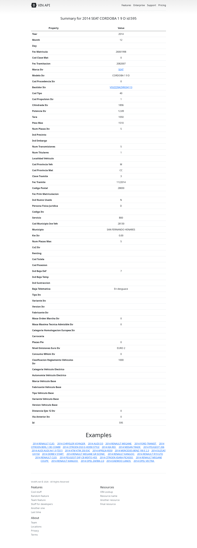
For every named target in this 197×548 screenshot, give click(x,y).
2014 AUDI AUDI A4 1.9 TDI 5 (47, 450)
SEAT (121, 69)
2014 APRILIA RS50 (102, 450)
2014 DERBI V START (53, 454)
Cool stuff (36, 492)
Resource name (108, 496)
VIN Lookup (106, 492)
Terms (34, 534)
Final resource (108, 504)
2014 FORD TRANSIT (145, 443)
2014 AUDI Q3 (95, 443)
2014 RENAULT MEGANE (118, 443)
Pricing (162, 5)
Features (126, 5)
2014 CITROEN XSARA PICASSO (117, 457)
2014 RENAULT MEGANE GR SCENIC (85, 454)
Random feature (40, 496)
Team (34, 522)
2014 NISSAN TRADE (130, 447)
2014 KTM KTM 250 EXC (77, 450)
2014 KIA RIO (109, 447)
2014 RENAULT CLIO (44, 443)
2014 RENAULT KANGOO (121, 454)
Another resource (110, 500)
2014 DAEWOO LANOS (118, 461)
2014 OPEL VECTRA (144, 461)
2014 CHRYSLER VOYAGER (71, 443)
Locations (36, 526)
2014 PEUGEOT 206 (153, 447)
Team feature (38, 500)
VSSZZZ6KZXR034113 (121, 87)
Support (151, 5)
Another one (38, 508)
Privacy (35, 530)
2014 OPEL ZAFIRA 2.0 (92, 461)
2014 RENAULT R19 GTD (150, 454)
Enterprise (139, 5)
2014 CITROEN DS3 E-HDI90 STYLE (81, 447)
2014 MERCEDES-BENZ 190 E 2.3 (132, 450)
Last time (36, 512)
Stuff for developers (42, 504)
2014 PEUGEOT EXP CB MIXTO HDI (78, 457)
